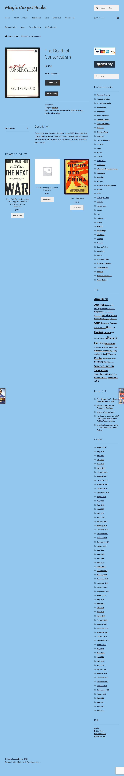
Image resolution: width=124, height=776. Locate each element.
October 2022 (102, 636)
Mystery (113, 350)
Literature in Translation (101, 347)
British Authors (109, 315)
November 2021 (102, 682)
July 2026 (100, 451)
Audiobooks (101, 107)
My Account (69, 18)
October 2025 (102, 488)
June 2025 (100, 505)
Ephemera (100, 136)
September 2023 (103, 591)
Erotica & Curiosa (103, 140)
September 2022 (103, 640)
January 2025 (102, 525)
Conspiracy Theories (110, 319)
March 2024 (101, 566)
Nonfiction (101, 354)
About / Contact (20, 18)
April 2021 (100, 710)
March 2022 (101, 665)
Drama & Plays (102, 132)
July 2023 (100, 599)
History (110, 327)
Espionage (105, 323)
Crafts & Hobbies (103, 124)
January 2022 (102, 673)
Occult (99, 210)
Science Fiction (102, 247)
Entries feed (98, 731)
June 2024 (100, 554)
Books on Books (103, 115)
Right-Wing (55, 113)
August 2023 (101, 595)
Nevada (100, 202)
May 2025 (100, 509)
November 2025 (102, 484)
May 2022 (100, 657)
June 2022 (100, 653)
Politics (16, 36)
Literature (110, 343)
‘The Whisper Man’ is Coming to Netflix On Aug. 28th (108, 400)
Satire (106, 362)
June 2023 (100, 603)
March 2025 (101, 517)
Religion (100, 239)
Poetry (99, 222)
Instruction (101, 161)
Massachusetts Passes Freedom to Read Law (105, 406)
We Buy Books (50, 27)
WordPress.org (99, 736)
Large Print (101, 165)
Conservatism (54, 110)
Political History (77, 110)
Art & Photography (104, 103)
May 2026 (100, 460)
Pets (98, 214)
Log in (96, 728)
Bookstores (97, 316)
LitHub (111, 347)
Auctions (103, 309)
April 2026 (100, 464)
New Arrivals (101, 206)
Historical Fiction (100, 328)
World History (102, 280)
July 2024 (100, 550)
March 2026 (101, 468)
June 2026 (100, 456)
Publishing (98, 361)
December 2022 (102, 628)
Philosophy (101, 218)
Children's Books (103, 119)
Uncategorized (102, 267)
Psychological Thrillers (109, 358)
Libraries (102, 338)
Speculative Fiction (103, 374)
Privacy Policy (10, 27)
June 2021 (100, 702)
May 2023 (100, 608)
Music (99, 193)
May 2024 (100, 558)
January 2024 (102, 575)
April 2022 (100, 661)
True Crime (113, 377)
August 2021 (101, 694)
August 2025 (101, 497)
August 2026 (101, 447)
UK (97, 381)
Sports (99, 255)
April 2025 (100, 513)
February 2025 (102, 521)
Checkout (57, 18)
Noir (95, 354)
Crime (98, 323)
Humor (99, 156)
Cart (47, 18)
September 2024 (103, 542)
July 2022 (100, 649)
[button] (36, 51)
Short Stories (101, 370)
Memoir (97, 350)
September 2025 (103, 492)
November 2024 (102, 534)
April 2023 (100, 612)
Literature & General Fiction (107, 169)
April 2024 (100, 562)
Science (100, 243)
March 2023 (101, 616)
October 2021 (102, 686)
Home (7, 18)
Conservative (65, 110)
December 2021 (102, 677)
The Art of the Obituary (106, 412)
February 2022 (102, 669)
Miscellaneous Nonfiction (106, 185)
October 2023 (102, 587)
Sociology (100, 251)
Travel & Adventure (104, 263)
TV (95, 381)
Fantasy (100, 144)
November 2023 (102, 583)
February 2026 (102, 472)
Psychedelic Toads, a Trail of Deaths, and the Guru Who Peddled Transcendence (108, 418)
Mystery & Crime (103, 198)
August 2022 (101, 645)
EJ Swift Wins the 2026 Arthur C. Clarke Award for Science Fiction (108, 427)
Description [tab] (10, 128)
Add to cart (52, 82)
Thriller (104, 378)
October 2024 (102, 538)
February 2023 (102, 620)
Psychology (101, 230)
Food (99, 148)
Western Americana (104, 276)
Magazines (101, 173)
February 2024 (102, 571)
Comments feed (100, 734)
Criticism (100, 128)
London (115, 347)
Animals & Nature (103, 99)
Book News (36, 18)
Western (100, 272)
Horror (99, 152)
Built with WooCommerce (29, 762)
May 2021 (100, 706)
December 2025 (102, 480)
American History (103, 95)
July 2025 (100, 501)
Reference (100, 235)
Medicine (100, 177)
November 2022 (102, 632)
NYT (108, 354)
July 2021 (100, 698)
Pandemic (113, 354)
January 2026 (102, 476)
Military (100, 181)
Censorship (98, 319)
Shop (23, 27)
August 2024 (101, 546)
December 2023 (102, 579)
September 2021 (103, 690)
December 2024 (102, 529)
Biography (101, 111)
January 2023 (102, 624)
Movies (99, 189)
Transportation (103, 259)
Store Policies (35, 27)
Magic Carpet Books (25, 7)
